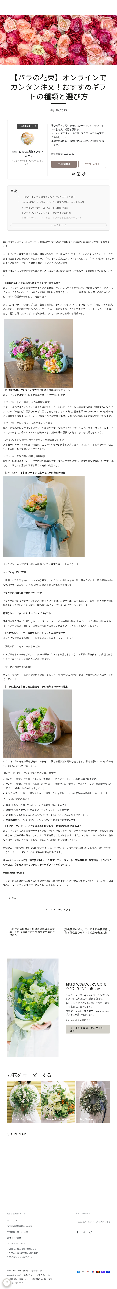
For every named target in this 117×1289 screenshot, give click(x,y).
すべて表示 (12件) (58, 225)
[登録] (108, 1222)
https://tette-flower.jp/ (14, 872)
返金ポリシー (29, 1275)
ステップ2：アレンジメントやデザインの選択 (47, 212)
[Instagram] (78, 173)
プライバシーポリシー (45, 1275)
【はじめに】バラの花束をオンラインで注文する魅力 (47, 197)
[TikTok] (84, 173)
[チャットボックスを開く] (6, 1282)
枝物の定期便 (64, 164)
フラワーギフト (92, 164)
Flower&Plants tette (20, 1271)
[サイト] (73, 173)
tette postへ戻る (60, 909)
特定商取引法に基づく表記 (42, 1279)
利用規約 (13, 1279)
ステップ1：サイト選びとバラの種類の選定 (46, 207)
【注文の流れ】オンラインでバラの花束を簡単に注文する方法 (52, 202)
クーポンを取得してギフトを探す (86, 1029)
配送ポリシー (25, 1279)
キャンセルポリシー (17, 1283)
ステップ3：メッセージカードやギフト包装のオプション (53, 217)
